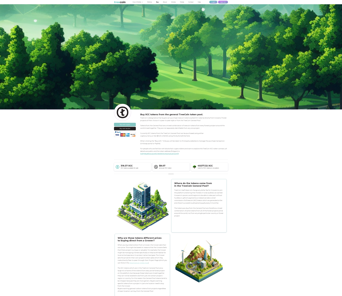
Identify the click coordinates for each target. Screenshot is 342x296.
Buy (157, 2)
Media (182, 2)
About (165, 2)
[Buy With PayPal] (125, 134)
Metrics (149, 2)
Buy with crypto (125, 124)
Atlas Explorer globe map (138, 263)
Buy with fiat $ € (125, 128)
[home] (119, 2)
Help (199, 2)
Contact (190, 2)
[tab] (171, 175)
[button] (137, 2)
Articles (173, 2)
